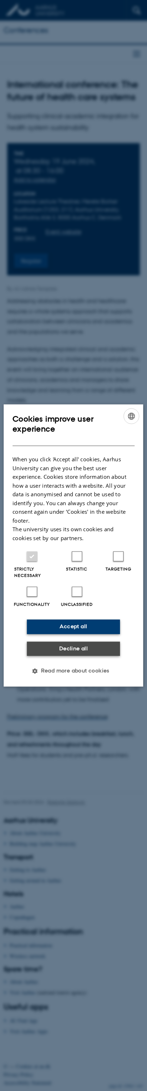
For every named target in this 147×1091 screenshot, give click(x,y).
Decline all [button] (73, 648)
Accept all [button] (73, 626)
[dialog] (73, 545)
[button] (73, 671)
